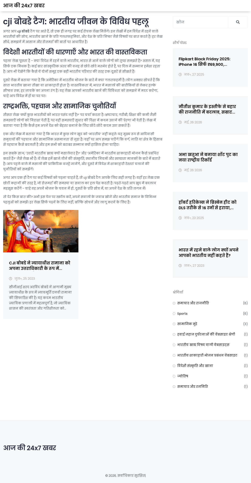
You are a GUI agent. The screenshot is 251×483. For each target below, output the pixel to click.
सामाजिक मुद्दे (187, 324)
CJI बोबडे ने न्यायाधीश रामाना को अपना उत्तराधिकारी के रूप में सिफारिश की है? (39, 265)
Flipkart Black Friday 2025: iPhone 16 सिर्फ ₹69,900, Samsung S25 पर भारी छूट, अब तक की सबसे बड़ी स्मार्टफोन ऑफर (210, 61)
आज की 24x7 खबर (24, 5)
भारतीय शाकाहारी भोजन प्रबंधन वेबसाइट (207, 355)
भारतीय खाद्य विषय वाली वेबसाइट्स (203, 345)
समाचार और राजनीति (193, 303)
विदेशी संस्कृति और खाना (195, 366)
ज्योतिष (182, 376)
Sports (182, 313)
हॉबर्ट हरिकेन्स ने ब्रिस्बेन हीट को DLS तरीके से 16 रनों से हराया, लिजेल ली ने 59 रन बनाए (207, 205)
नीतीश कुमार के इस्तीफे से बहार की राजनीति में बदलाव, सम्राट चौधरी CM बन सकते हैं (207, 109)
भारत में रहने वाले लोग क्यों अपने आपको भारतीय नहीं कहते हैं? (208, 252)
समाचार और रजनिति (192, 386)
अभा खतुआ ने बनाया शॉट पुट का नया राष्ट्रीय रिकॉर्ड (208, 157)
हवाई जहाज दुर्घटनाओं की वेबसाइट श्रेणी (206, 334)
